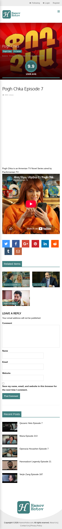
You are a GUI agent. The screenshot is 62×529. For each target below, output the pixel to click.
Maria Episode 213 (28, 436)
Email (5, 362)
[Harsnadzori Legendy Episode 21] (9, 469)
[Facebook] (16, 243)
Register (56, 3)
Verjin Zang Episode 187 (31, 474)
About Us (53, 523)
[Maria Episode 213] (9, 444)
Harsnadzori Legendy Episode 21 (35, 461)
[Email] (18, 251)
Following (36, 3)
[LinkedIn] (45, 243)
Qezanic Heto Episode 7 (31, 423)
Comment (7, 323)
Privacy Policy (36, 526)
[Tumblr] (8, 251)
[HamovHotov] (11, 18)
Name (5, 351)
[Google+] (25, 243)
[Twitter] (6, 243)
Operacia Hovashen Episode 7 (34, 449)
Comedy (13, 56)
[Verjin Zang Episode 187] (9, 482)
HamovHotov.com (26, 523)
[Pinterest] (35, 243)
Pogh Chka (7, 51)
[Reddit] (55, 243)
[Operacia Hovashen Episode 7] (9, 456)
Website (6, 373)
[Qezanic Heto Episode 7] (9, 431)
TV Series (17, 51)
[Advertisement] (31, 133)
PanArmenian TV (36, 56)
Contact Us (24, 526)
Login (47, 3)
